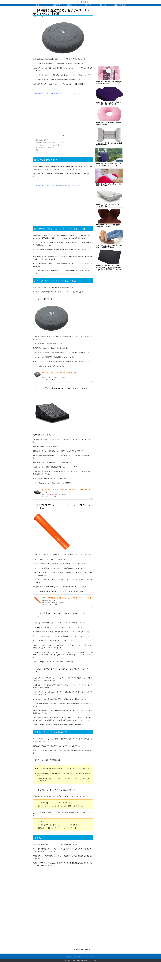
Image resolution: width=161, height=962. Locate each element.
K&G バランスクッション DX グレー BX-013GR (59, 373)
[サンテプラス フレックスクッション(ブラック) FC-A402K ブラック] (51, 412)
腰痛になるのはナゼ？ (42, 140)
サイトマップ (92, 960)
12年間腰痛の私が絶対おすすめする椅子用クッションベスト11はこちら (56, 93)
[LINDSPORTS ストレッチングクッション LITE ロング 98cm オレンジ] (51, 532)
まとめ (38, 150)
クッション (43, 7)
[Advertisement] (63, 115)
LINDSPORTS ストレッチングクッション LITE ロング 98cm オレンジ (66, 598)
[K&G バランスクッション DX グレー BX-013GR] (63, 38)
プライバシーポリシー (70, 960)
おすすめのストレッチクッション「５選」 (48, 145)
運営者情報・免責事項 (82, 960)
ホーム (36, 7)
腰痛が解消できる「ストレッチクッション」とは (50, 142)
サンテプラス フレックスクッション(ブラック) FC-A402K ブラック (66, 490)
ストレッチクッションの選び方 (45, 147)
